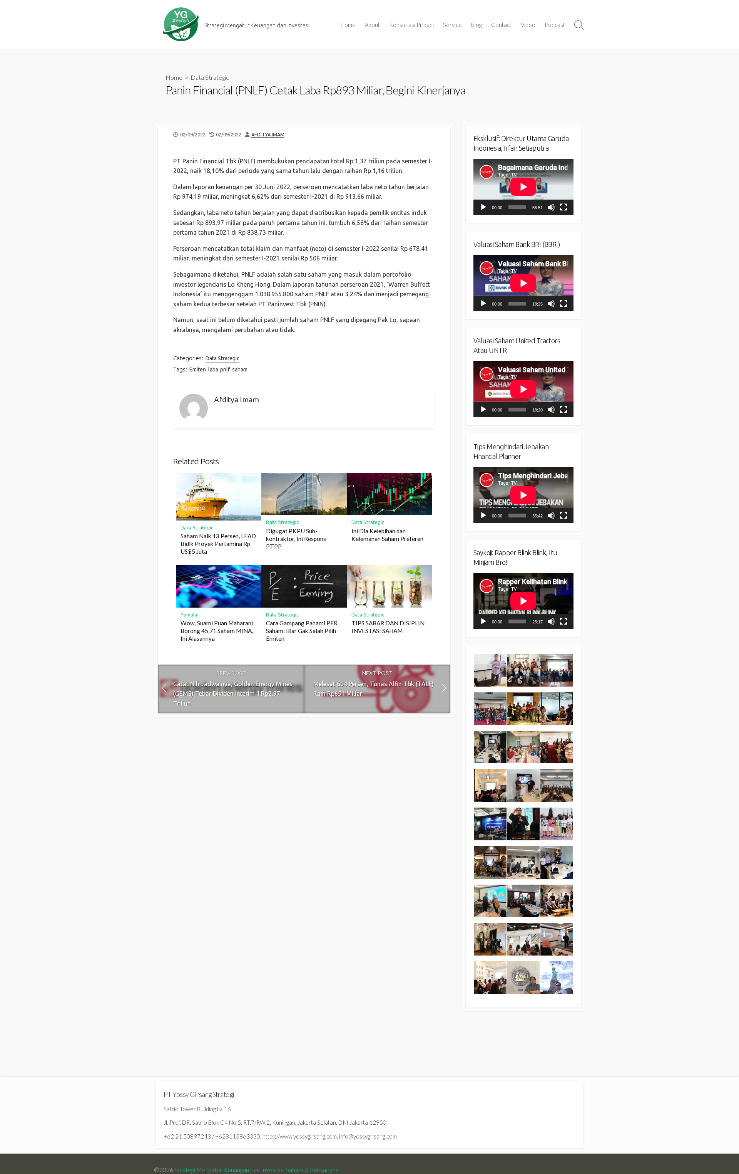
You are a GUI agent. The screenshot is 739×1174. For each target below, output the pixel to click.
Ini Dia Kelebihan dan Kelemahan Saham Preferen (387, 534)
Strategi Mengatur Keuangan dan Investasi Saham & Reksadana (256, 1169)
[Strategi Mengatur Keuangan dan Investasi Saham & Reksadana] (181, 24)
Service (452, 24)
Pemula (189, 614)
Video (528, 24)
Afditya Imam (267, 134)
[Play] (483, 207)
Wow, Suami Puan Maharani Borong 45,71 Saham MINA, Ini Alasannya (217, 631)
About (372, 24)
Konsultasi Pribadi (411, 24)
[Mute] (551, 207)
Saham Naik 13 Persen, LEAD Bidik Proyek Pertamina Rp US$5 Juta (218, 543)
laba (213, 369)
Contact (501, 24)
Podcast (555, 24)
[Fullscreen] (563, 207)
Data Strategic (210, 77)
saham (239, 369)
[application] (523, 187)
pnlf (225, 369)
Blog (476, 24)
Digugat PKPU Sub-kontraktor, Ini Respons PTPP (296, 538)
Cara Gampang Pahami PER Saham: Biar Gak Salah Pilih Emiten (302, 631)
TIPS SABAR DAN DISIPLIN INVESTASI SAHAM (388, 627)
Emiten (197, 369)
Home (348, 24)
